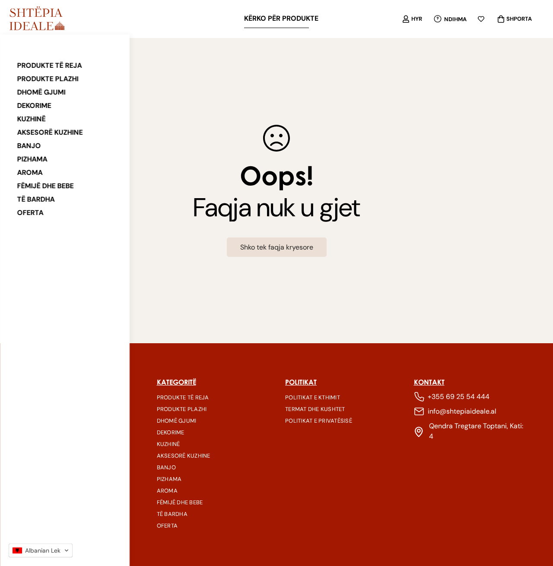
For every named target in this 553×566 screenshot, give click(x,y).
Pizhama (32, 159)
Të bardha (36, 199)
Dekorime (34, 105)
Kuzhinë (31, 118)
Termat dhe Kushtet (315, 409)
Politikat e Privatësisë (318, 420)
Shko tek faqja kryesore (276, 247)
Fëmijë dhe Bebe (45, 185)
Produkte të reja (49, 65)
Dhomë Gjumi (41, 92)
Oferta (30, 212)
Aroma (30, 172)
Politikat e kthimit (312, 397)
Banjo (29, 145)
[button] (41, 550)
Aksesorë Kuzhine (50, 132)
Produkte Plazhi (48, 78)
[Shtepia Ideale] (36, 19)
